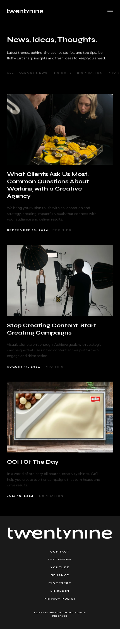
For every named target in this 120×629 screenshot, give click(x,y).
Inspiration (90, 72)
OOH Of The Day (33, 461)
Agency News (33, 72)
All (10, 72)
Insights (62, 72)
